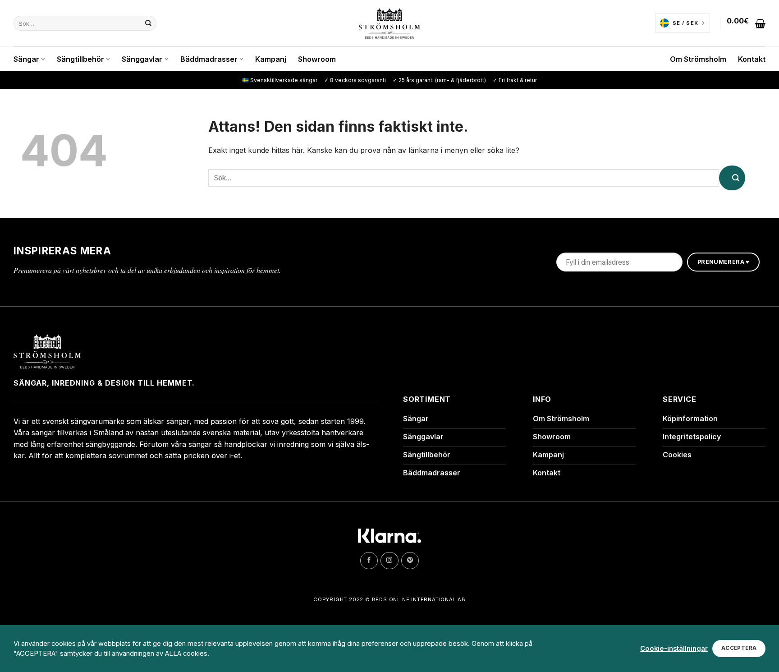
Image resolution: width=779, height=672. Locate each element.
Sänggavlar (142, 59)
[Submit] (145, 23)
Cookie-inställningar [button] (674, 648)
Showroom (317, 59)
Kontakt (751, 59)
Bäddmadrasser (209, 59)
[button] (746, 23)
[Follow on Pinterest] (410, 560)
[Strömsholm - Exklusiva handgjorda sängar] (390, 23)
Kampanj (270, 59)
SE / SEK (685, 23)
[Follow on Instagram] (389, 560)
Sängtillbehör (80, 59)
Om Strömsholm (698, 59)
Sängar (26, 59)
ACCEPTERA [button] (738, 648)
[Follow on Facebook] (369, 560)
